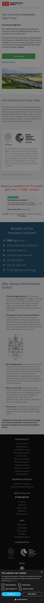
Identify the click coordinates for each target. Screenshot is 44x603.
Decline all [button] (32, 594)
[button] (22, 599)
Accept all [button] (11, 594)
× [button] (41, 572)
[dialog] (22, 301)
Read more (14, 580)
